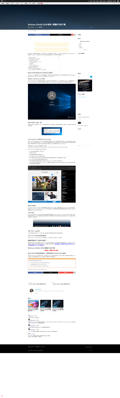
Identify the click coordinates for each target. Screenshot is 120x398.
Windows (12, 3)
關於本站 (97, 1)
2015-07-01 (37, 27)
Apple (22, 3)
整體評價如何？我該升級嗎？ (32, 67)
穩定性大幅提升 (31, 62)
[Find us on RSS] (116, 3)
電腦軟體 (2, 3)
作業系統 (42, 269)
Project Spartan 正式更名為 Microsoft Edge (35, 61)
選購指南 (40, 3)
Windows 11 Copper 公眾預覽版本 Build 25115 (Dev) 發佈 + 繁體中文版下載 (57, 309)
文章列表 (94, 1)
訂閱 (79, 122)
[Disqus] (52, 326)
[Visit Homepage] (2, 1)
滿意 (80, 44)
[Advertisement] (52, 39)
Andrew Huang (32, 27)
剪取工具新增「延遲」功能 (33, 60)
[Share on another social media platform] (75, 35)
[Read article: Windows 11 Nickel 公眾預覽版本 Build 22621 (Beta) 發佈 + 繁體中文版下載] (33, 304)
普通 (80, 45)
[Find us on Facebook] (89, 350)
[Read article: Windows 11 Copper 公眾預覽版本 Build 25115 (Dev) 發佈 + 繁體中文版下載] (57, 304)
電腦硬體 (7, 3)
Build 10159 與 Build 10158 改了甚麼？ (34, 58)
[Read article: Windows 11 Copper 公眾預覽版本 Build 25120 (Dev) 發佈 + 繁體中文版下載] (45, 304)
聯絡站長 (104, 1)
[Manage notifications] (2, 396)
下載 (39, 269)
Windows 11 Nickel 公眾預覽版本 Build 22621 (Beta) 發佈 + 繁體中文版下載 (33, 309)
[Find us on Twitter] (114, 3)
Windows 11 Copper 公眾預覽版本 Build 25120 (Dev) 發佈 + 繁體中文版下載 (45, 309)
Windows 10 (36, 269)
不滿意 (80, 46)
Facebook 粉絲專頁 (81, 53)
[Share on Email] (72, 35)
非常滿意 (80, 43)
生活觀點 (33, 3)
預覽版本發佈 (40, 27)
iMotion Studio (43, 346)
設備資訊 (101, 1)
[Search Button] (91, 77)
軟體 (45, 269)
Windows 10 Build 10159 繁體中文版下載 (34, 68)
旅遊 (30, 3)
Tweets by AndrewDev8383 (82, 97)
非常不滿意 (81, 47)
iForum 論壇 (90, 1)
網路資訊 (26, 3)
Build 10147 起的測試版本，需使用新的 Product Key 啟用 (37, 69)
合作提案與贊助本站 (109, 1)
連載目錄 (114, 1)
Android (17, 3)
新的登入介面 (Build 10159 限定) (33, 59)
